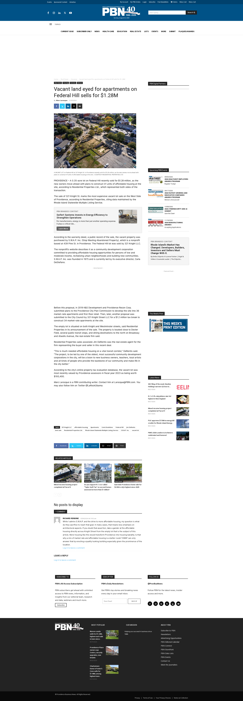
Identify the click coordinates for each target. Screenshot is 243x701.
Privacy (137, 698)
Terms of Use (148, 698)
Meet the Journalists (169, 665)
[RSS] (167, 603)
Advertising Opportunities (171, 638)
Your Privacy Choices (163, 698)
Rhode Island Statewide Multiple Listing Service (101, 430)
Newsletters (166, 634)
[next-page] (59, 494)
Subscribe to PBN (168, 630)
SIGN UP (134, 601)
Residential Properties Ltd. (73, 430)
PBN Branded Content (67, 211)
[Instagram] (54, 13)
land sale (58, 430)
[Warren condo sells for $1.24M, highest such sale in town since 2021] (112, 634)
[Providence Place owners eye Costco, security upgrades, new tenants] (112, 650)
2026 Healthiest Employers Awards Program (176, 180)
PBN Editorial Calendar (170, 642)
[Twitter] (65, 13)
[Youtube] (70, 13)
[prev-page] (55, 494)
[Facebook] (48, 13)
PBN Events (166, 657)
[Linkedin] (59, 13)
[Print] (79, 106)
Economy (73, 83)
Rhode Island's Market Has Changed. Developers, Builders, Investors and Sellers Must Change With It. (168, 249)
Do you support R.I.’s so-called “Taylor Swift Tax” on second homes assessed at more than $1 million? (97, 487)
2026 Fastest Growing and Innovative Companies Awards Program (176, 195)
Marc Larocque (61, 100)
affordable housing (81, 427)
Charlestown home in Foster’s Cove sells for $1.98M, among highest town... (96, 671)
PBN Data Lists (167, 653)
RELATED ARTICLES (63, 458)
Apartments (95, 427)
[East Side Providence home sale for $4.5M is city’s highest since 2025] (128, 473)
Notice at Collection (181, 698)
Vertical (80, 83)
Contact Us (165, 661)
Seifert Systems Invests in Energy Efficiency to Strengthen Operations (82, 216)
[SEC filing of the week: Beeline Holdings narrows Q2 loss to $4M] (182, 387)
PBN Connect (166, 646)
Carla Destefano (107, 427)
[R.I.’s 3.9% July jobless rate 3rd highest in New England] (182, 399)
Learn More (63, 228)
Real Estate (64, 79)
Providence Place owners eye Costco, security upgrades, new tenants (97, 653)
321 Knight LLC (67, 427)
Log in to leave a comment (74, 548)
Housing (74, 79)
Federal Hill (120, 427)
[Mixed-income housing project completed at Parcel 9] (68, 473)
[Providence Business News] (121, 11)
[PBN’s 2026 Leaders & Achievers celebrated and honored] (182, 435)
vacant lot (135, 430)
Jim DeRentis (130, 427)
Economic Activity (60, 481)
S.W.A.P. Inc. (125, 430)
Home (56, 79)
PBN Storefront (167, 649)
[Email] (73, 106)
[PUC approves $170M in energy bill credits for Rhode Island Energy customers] (182, 423)
